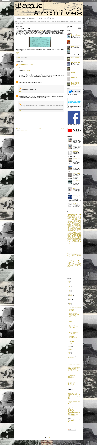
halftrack (74, 233)
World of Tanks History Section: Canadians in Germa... (74, 318)
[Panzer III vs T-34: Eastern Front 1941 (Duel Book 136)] (69, 59)
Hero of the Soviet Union (74, 234)
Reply (20, 67)
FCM (68, 231)
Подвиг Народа (70, 407)
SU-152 (78, 263)
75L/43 (68, 219)
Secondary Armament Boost (73, 332)
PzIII (69, 257)
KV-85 (76, 241)
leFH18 (76, 242)
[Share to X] (24, 57)
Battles (20, 21)
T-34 (68, 266)
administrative (69, 221)
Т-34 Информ (70, 409)
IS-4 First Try (71, 324)
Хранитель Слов (71, 410)
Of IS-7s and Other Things (72, 369)
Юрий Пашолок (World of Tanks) (73, 414)
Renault (72, 258)
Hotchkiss (68, 235)
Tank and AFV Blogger (22, 64)
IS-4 (77, 236)
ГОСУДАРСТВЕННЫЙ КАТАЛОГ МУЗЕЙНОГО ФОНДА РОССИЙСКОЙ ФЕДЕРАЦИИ (74, 402)
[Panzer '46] (69, 74)
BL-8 (72, 224)
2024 (69, 282)
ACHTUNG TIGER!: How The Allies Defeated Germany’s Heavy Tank (75, 51)
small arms (79, 260)
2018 (69, 290)
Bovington (79, 224)
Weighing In (71, 322)
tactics (70, 269)
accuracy (79, 220)
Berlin (69, 224)
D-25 (68, 229)
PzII (68, 257)
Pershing (68, 254)
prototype (69, 256)
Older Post (62, 128)
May (70, 303)
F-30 (77, 230)
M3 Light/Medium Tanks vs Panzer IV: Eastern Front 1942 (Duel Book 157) (75, 83)
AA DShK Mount (71, 320)
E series (79, 229)
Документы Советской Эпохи (73, 403)
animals (68, 222)
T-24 (72, 265)
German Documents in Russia (72, 393)
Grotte (72, 233)
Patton (74, 253)
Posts (70, 429)
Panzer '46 (73, 72)
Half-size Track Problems (73, 337)
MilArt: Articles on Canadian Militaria (73, 368)
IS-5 (79, 236)
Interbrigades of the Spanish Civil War (74, 394)
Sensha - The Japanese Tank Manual (74, 370)
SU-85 (75, 264)
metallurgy (33, 58)
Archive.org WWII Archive (72, 358)
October (70, 296)
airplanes (77, 221)
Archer (78, 222)
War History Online (71, 385)
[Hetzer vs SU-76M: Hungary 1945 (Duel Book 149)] (69, 69)
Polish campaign (73, 254)
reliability (69, 258)
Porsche (77, 254)
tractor (78, 271)
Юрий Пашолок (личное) (72, 415)
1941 (77, 214)
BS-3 (70, 225)
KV (67, 240)
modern (77, 248)
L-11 (79, 241)
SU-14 (75, 263)
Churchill (68, 227)
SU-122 (70, 263)
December (71, 294)
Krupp (78, 239)
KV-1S (74, 240)
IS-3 (76, 236)
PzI (80, 256)
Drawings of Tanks (71, 392)
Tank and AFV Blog (71, 376)
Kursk (80, 239)
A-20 (68, 220)
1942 (79, 214)
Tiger (17, 53)
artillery (26, 58)
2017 (69, 291)
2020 (69, 287)
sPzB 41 (68, 262)
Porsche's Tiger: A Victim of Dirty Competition (76, 203)
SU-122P (73, 263)
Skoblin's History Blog (71, 425)
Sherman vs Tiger (75, 151)
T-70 (71, 268)
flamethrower (79, 231)
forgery (80, 232)
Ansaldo (71, 222)
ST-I (70, 262)
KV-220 (78, 240)
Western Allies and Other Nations (43, 21)
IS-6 (80, 236)
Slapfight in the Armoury (72, 340)
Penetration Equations (76, 173)
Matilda (71, 246)
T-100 (79, 264)
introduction (71, 236)
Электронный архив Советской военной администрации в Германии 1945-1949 (74, 412)
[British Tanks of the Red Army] (69, 64)
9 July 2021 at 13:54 (25, 95)
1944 (71, 215)
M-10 (80, 243)
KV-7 (73, 241)
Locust (78, 243)
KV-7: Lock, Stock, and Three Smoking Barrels (76, 196)
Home (16, 21)
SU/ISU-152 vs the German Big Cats (76, 138)
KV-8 (74, 241)
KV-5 (69, 241)
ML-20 (71, 248)
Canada (77, 225)
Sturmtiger (78, 262)
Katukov (70, 239)
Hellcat (68, 234)
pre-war (73, 255)
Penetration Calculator (19, 23)
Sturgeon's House (71, 374)
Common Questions (64, 21)
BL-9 (74, 224)
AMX (80, 221)
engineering (69, 230)
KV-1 (69, 240)
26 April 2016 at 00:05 (29, 64)
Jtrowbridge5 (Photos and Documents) (74, 367)
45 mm (70, 217)
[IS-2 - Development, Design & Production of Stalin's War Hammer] (69, 42)
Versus (24, 21)
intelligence (76, 235)
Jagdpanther (69, 238)
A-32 (70, 220)
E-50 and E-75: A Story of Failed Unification (76, 166)
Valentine (74, 272)
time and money (71, 271)
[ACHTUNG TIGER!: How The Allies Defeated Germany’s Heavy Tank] (69, 52)
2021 (69, 286)
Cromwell (79, 227)
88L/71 (78, 219)
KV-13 (71, 240)
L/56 (69, 242)
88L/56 (76, 219)
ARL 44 (80, 222)
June (70, 302)
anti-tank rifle (74, 222)
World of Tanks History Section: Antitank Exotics (74, 327)
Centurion (68, 226)
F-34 (80, 230)
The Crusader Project (71, 383)
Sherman (74, 260)
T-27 (75, 265)
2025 (69, 281)
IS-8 (70, 237)
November (71, 295)
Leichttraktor (79, 242)
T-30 (80, 265)
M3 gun (31, 58)
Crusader (78, 228)
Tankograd (70, 381)
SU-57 (68, 264)
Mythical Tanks (71, 336)
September (71, 298)
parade (68, 253)
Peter (22, 103)
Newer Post (18, 128)
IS (73, 236)
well (40, 30)
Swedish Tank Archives (71, 375)
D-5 (73, 229)
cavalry (80, 225)
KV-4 (68, 241)
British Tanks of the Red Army (75, 62)
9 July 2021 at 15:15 (28, 103)
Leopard (72, 243)
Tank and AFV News (71, 377)
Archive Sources (73, 21)
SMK (68, 261)
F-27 (75, 230)
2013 (69, 353)
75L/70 (70, 219)
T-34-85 (71, 266)
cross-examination (70, 228)
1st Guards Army (78, 215)
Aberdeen (75, 220)
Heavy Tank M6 (78, 233)
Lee (74, 242)
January (70, 349)
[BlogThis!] (23, 57)
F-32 (78, 230)
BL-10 (71, 224)
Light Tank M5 (75, 243)
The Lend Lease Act (72, 333)
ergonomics (73, 230)
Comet (73, 227)
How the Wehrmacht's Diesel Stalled (76, 180)
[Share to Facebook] (25, 57)
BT (71, 225)
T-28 (77, 265)
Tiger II (17, 54)
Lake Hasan (72, 242)
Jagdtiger (72, 238)
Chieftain (77, 226)
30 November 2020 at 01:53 (26, 81)
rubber (71, 259)
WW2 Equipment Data (71, 386)
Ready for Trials (71, 310)
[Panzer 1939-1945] (69, 79)
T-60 (80, 267)
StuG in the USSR (72, 325)
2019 (69, 289)
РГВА (69, 408)
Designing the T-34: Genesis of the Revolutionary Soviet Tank (76, 35)
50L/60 (75, 217)
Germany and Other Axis (55, 21)
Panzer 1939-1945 (74, 77)
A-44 (72, 220)
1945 (74, 215)
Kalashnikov (76, 238)
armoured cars (69, 223)
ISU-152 (79, 237)
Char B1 (74, 226)
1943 (68, 215)
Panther (17, 52)
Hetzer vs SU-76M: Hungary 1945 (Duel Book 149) (75, 68)
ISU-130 (76, 237)
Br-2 (68, 225)
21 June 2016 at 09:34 (26, 70)
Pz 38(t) (78, 256)
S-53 (74, 259)
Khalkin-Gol (73, 239)
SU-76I (73, 264)
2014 (69, 352)
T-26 (73, 265)
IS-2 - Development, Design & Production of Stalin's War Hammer (75, 41)
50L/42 (73, 217)
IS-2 (74, 236)
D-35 (72, 229)
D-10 (80, 228)
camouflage (74, 225)
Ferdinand (71, 231)
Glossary (79, 21)
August (70, 299)
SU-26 (80, 263)
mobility (74, 248)
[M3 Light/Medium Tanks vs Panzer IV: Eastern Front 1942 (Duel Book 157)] (69, 84)
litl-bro (69, 395)
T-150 (68, 265)
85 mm (73, 219)
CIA (71, 227)
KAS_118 (20, 81)
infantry (28, 58)
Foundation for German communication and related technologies (74, 364)
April (70, 304)
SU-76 (70, 264)
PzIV (71, 257)
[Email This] (22, 57)
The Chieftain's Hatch (71, 382)
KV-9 (78, 241)
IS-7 (68, 237)
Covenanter (76, 227)
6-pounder (23, 58)
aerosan (74, 221)
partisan (71, 253)
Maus (74, 246)
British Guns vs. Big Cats (73, 313)
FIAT (75, 231)
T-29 (78, 265)
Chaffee (71, 226)
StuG (75, 262)
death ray (76, 229)
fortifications (69, 233)
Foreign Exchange (72, 232)
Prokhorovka (79, 255)
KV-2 (76, 240)
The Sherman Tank (71, 384)
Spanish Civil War (78, 261)
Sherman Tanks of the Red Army (76, 46)
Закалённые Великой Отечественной (74, 404)
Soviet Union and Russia (31, 21)
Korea (76, 239)
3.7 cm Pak (74, 216)
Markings (70, 321)
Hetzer (80, 234)
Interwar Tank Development (72, 366)
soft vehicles (71, 261)
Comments (70, 431)
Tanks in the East (71, 341)
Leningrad (69, 243)
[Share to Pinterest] (26, 57)
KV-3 (80, 240)
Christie (80, 226)
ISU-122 (73, 237)
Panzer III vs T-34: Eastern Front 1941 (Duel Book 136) (76, 58)
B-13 (79, 223)
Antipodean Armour (71, 357)
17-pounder (20, 58)
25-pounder (71, 216)
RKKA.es (69, 421)
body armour (76, 224)
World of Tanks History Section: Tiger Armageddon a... (74, 329)
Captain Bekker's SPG (72, 316)
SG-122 (71, 260)
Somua (74, 261)
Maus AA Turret (71, 309)
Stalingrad (73, 262)
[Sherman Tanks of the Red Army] (69, 48)
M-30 (68, 244)
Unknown (20, 95)
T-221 (70, 265)
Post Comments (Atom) (23, 130)
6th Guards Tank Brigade (77, 218)
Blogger (50, 437)
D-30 (70, 229)
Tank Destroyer (70, 378)
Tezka (69, 398)
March (70, 346)
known (42, 30)
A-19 (80, 219)
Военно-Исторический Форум (73, 399)
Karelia (79, 238)
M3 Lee (74, 245)
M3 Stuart (78, 245)
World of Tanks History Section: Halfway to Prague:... (74, 315)
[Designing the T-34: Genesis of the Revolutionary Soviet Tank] (69, 36)
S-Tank (77, 259)
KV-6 (71, 241)
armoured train (74, 223)
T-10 (77, 264)
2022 (69, 285)
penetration (39, 58)
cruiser (75, 228)
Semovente (79, 259)
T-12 (80, 264)
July (70, 300)
